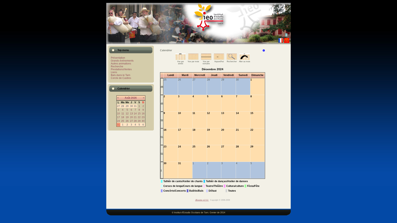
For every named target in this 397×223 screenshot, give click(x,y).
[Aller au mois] (244, 59)
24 (118, 121)
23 (143, 117)
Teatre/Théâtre (214, 186)
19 (127, 117)
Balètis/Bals (196, 190)
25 (122, 121)
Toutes (232, 190)
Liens (114, 72)
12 (127, 113)
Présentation (118, 57)
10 (118, 113)
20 (131, 117)
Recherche (117, 66)
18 (122, 117)
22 (139, 117)
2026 (134, 97)
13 (131, 113)
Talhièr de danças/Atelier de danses (227, 181)
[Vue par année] (180, 59)
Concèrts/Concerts (174, 190)
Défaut (212, 190)
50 (162, 120)
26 (127, 121)
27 (131, 121)
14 (135, 113)
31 (118, 124)
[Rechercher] (232, 59)
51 (162, 137)
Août (127, 97)
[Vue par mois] (193, 59)
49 (162, 103)
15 (139, 113)
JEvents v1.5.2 (202, 200)
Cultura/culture (235, 186)
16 (143, 113)
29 (139, 121)
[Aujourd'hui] (219, 59)
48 (162, 86)
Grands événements (122, 60)
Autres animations (121, 63)
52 (162, 153)
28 (135, 121)
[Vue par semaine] (206, 59)
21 (135, 117)
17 (118, 117)
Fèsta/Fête (253, 186)
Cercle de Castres (121, 78)
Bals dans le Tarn (120, 75)
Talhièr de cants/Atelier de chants (183, 181)
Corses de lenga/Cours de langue (182, 186)
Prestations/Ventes (121, 69)
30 (143, 121)
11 (122, 113)
